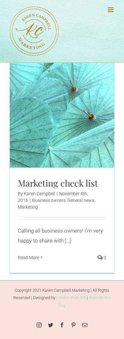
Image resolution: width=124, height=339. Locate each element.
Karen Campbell (39, 193)
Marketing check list (54, 103)
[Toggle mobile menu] (111, 9)
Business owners (36, 128)
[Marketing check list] (62, 115)
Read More (28, 257)
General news (68, 128)
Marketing (94, 128)
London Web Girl (71, 297)
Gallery (70, 103)
